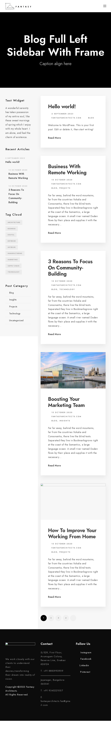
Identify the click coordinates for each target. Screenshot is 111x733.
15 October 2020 (62, 180)
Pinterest (85, 672)
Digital (11, 235)
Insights (64, 421)
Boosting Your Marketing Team (66, 402)
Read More (54, 138)
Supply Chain (13, 266)
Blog (91, 118)
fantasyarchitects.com (66, 118)
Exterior (12, 241)
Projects (65, 188)
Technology (67, 289)
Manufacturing (15, 253)
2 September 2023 (63, 114)
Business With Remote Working (67, 169)
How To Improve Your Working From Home (72, 533)
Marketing (13, 259)
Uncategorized (16, 320)
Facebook (85, 658)
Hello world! (62, 106)
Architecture (14, 222)
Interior (12, 247)
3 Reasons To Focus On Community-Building (70, 267)
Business (12, 228)
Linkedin (84, 665)
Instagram (85, 652)
